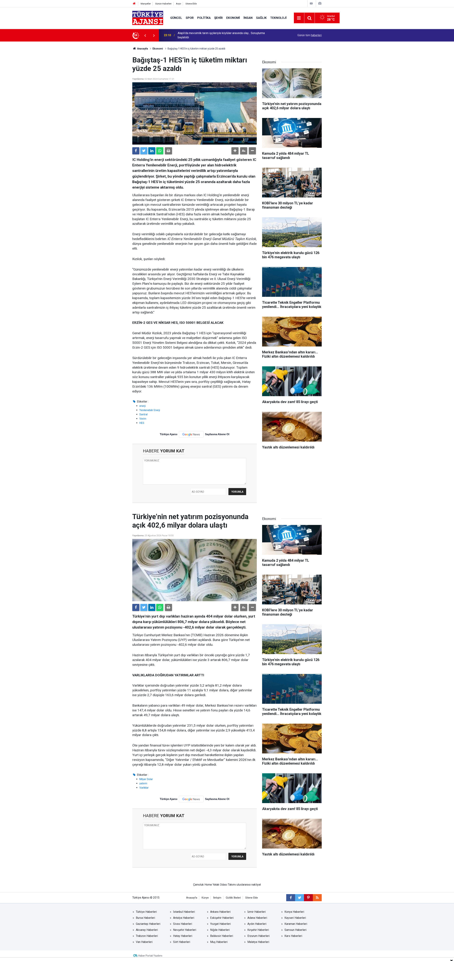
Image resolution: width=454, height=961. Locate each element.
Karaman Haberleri (295, 924)
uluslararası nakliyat (249, 884)
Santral (143, 414)
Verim (142, 418)
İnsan (248, 18)
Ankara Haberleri (220, 911)
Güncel (176, 18)
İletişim (217, 897)
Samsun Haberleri (295, 930)
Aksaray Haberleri (147, 930)
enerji (142, 405)
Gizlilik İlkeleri (233, 897)
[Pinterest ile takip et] (308, 897)
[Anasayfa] (134, 3)
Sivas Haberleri (182, 924)
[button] (235, 150)
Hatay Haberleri (182, 936)
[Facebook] (135, 150)
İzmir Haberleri (256, 911)
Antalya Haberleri (183, 917)
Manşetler (146, 3)
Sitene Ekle (191, 3)
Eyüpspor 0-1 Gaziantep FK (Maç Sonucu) (203, 35)
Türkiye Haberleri (146, 911)
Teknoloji (278, 18)
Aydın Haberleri (256, 924)
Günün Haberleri (163, 3)
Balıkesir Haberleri (221, 936)
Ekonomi (233, 18)
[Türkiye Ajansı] (147, 17)
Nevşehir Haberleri (184, 930)
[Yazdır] (168, 150)
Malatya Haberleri (258, 942)
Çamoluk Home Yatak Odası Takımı (214, 884)
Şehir (218, 18)
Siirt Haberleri (181, 942)
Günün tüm (309, 35)
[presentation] (145, 35)
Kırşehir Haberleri (258, 930)
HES (141, 423)
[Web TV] (311, 3)
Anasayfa (142, 48)
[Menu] (299, 18)
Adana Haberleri (257, 917)
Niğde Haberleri (220, 930)
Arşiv (178, 3)
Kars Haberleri (293, 936)
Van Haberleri (144, 942)
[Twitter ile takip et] (299, 897)
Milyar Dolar (146, 779)
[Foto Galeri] (320, 3)
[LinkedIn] (151, 150)
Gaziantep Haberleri (148, 924)
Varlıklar (144, 787)
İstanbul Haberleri (184, 911)
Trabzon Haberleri (147, 936)
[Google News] (191, 434)
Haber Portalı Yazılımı (150, 955)
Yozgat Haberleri (220, 924)
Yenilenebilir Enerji (149, 410)
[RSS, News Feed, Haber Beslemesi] (317, 897)
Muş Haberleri (219, 942)
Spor (190, 18)
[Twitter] (143, 150)
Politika (204, 18)
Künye (205, 897)
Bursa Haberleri (145, 917)
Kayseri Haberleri (295, 917)
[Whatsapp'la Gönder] (159, 150)
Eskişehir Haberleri (222, 917)
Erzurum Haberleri (258, 936)
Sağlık (261, 18)
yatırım (143, 783)
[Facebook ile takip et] (290, 897)
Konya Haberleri (294, 911)
